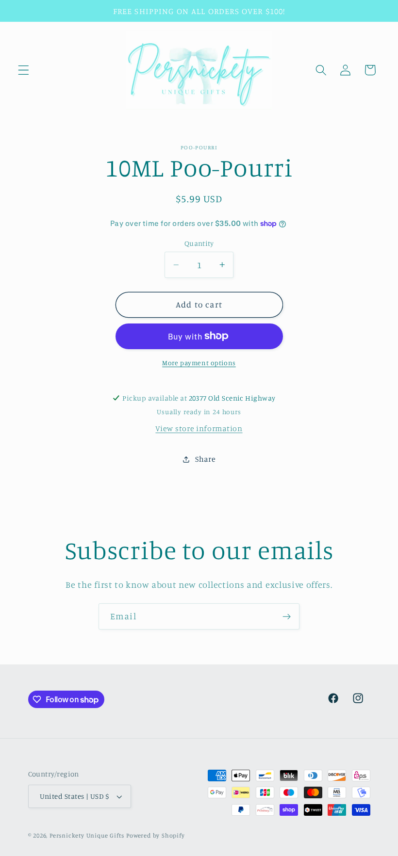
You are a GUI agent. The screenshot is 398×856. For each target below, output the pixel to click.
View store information (198, 428)
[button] (23, 70)
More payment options (199, 362)
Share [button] (205, 459)
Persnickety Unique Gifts (87, 835)
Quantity (199, 243)
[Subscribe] (286, 616)
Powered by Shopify (155, 835)
